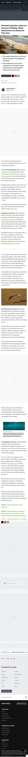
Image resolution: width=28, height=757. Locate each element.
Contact (4, 748)
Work (15, 686)
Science (25, 2)
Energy (16, 671)
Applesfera (4, 720)
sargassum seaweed (8, 219)
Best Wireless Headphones (18, 652)
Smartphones (18, 674)
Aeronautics (5, 677)
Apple (3, 680)
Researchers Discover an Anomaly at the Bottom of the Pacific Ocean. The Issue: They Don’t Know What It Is (13, 434)
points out (12, 463)
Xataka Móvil (5, 713)
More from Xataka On (8, 431)
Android (16, 680)
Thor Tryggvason (13, 505)
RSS (14, 658)
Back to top (20, 703)
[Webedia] (6, 704)
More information (5, 755)
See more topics (6, 691)
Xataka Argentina (6, 732)
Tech (2, 2)
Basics (16, 677)
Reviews (8, 2)
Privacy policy (5, 744)
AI (2, 683)
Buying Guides (17, 2)
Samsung (17, 683)
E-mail (18, 76)
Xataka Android (5, 716)
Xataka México (5, 728)
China (3, 686)
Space (3, 674)
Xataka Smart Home (6, 718)
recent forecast (6, 172)
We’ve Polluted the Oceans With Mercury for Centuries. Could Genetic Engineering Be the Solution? (13, 513)
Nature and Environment (13, 519)
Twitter (13, 76)
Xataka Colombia (6, 730)
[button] (11, 88)
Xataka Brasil (5, 734)
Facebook (11, 658)
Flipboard (16, 76)
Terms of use (5, 746)
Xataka (3, 711)
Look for (26, 697)
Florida (24, 519)
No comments (6, 76)
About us (4, 741)
